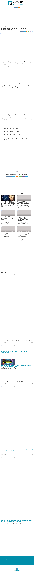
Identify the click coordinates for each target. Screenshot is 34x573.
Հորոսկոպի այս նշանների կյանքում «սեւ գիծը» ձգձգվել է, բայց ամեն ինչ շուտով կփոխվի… (8, 202)
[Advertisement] (17, 18)
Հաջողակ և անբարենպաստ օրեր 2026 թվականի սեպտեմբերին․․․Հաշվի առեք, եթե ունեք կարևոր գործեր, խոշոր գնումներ (23, 218)
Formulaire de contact (4, 561)
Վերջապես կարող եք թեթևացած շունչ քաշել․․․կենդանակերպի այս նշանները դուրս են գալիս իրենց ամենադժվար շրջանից (7, 235)
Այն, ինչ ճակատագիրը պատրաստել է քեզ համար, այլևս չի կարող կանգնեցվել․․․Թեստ (23, 203)
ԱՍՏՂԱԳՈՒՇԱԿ (3, 342)
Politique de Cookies (4, 559)
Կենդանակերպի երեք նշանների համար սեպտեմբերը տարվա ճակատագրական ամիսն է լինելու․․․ (8, 218)
